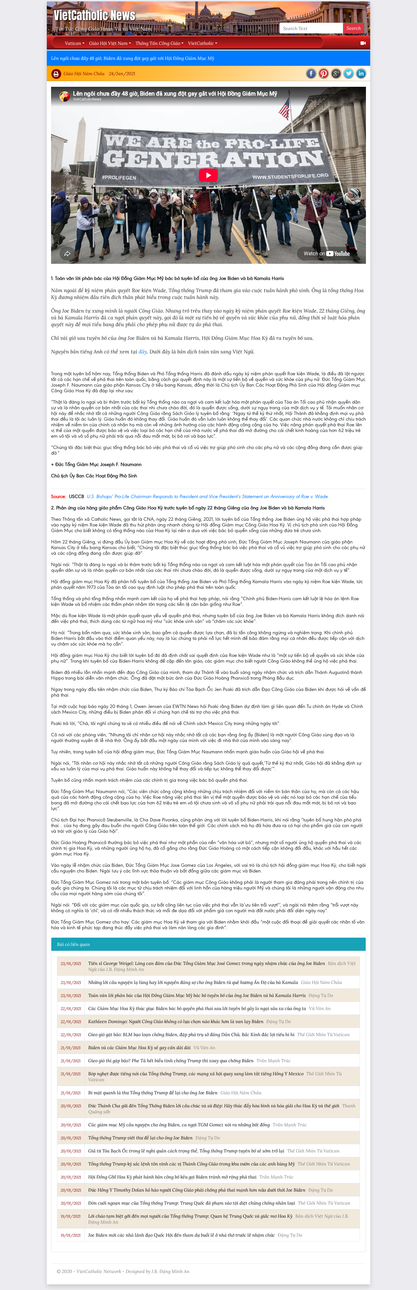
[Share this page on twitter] (348, 73)
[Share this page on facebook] (311, 73)
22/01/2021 (71, 1008)
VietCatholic (201, 43)
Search (354, 28)
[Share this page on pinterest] (323, 73)
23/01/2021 (71, 963)
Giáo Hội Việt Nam (108, 43)
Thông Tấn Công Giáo (158, 43)
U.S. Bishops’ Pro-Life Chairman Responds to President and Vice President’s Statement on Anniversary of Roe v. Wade (207, 496)
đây (143, 351)
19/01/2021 (71, 1216)
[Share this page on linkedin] (361, 73)
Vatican (73, 43)
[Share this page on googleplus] (336, 73)
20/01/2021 (71, 1105)
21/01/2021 (71, 1047)
